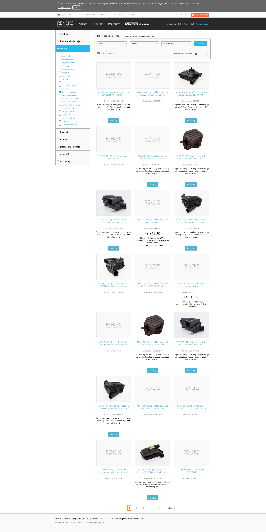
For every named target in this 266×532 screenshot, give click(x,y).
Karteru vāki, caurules (71, 105)
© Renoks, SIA (60, 523)
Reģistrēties (183, 24)
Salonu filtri (66, 115)
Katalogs (81, 523)
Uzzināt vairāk (64, 7)
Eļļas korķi (66, 82)
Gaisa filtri (66, 89)
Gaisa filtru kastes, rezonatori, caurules (70, 93)
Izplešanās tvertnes (70, 101)
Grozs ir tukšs (201, 24)
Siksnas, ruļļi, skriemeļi (71, 118)
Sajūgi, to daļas (68, 111)
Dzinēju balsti (67, 72)
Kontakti (99, 24)
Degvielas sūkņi (68, 62)
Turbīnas (65, 121)
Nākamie (171, 508)
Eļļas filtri (65, 79)
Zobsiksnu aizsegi (69, 124)
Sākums (84, 24)
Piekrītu (76, 7)
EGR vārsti (66, 76)
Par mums (114, 24)
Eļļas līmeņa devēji (69, 86)
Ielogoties (171, 24)
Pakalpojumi (99, 523)
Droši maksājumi (87, 14)
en (186, 14)
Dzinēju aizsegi (68, 69)
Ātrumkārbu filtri (68, 56)
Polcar (132, 14)
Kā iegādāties (118, 14)
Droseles (65, 66)
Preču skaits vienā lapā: (183, 54)
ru (181, 14)
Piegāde (103, 14)
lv (176, 14)
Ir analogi (113, 120)
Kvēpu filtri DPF (68, 108)
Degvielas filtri (67, 59)
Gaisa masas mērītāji (70, 98)
